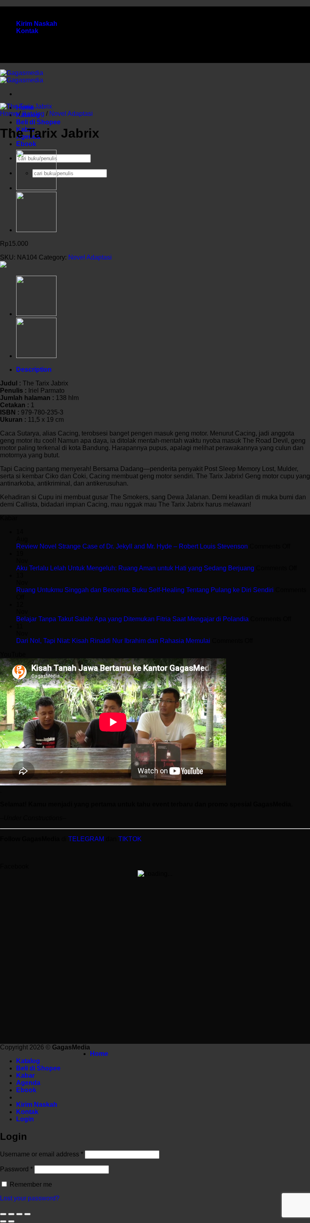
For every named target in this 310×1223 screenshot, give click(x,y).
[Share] (19, 1214)
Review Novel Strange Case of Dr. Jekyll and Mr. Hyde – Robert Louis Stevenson (132, 546)
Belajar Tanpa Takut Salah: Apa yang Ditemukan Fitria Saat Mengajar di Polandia (132, 619)
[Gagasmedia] (21, 76)
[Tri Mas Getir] (36, 187)
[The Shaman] (36, 229)
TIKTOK (130, 839)
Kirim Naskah (36, 23)
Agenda (28, 1082)
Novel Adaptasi (71, 113)
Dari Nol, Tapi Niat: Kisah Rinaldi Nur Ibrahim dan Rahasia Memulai (113, 640)
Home (8, 113)
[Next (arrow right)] (11, 1221)
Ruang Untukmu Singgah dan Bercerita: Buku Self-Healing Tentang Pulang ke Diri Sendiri (145, 589)
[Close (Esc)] (27, 1214)
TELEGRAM (87, 839)
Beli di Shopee (38, 122)
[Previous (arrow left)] (3, 1221)
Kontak (27, 30)
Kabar (25, 1075)
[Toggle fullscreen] (11, 1214)
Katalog (33, 113)
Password (16, 1169)
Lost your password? (29, 1198)
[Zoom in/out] (3, 1214)
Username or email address (41, 1154)
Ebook (26, 143)
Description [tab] (34, 369)
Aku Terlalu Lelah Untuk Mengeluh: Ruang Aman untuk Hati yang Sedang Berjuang (135, 568)
